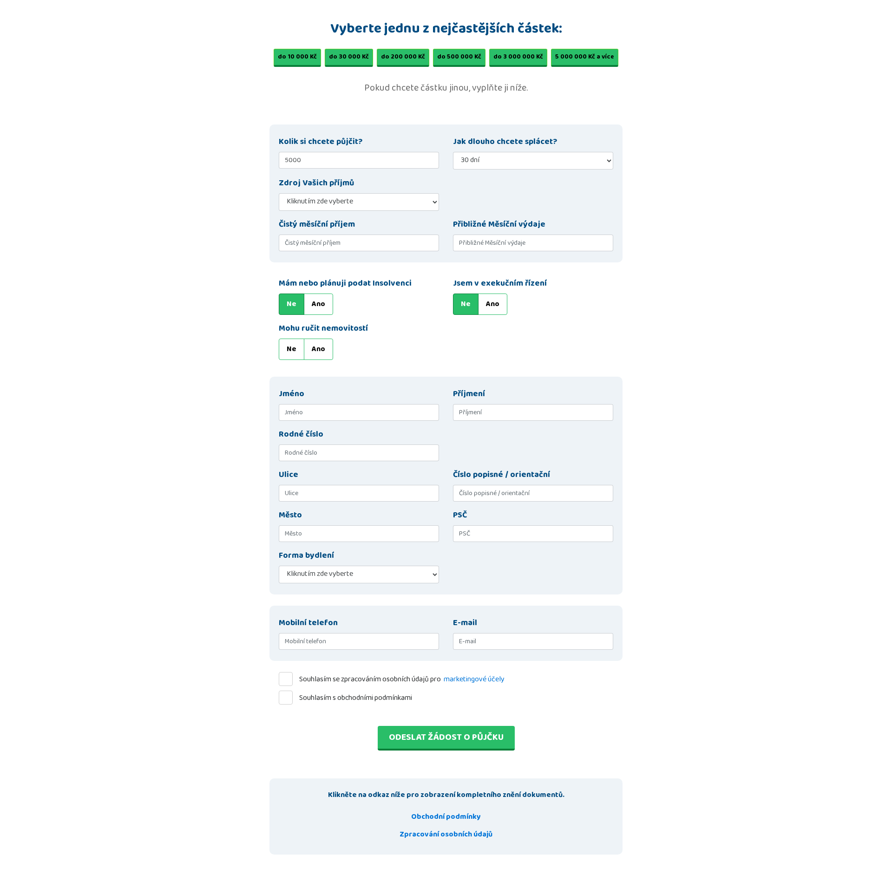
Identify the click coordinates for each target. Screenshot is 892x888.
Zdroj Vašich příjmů (316, 183)
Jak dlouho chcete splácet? (505, 142)
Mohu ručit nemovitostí (323, 328)
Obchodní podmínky (446, 817)
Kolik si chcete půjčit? (320, 142)
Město (290, 515)
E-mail (465, 623)
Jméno (291, 394)
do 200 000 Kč (403, 57)
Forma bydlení (306, 555)
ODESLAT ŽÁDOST (446, 737)
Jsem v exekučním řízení (500, 283)
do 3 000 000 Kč (518, 57)
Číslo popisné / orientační (501, 475)
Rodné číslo (301, 434)
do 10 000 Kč (297, 57)
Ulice (288, 475)
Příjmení (469, 394)
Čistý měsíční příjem (317, 224)
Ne (291, 304)
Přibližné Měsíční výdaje (499, 224)
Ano (318, 304)
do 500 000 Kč (459, 57)
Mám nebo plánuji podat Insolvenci (345, 283)
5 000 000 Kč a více (584, 57)
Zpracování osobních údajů (446, 834)
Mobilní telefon (308, 623)
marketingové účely (474, 679)
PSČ (460, 515)
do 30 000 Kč (349, 57)
